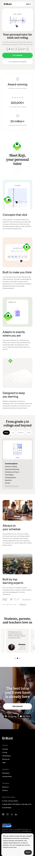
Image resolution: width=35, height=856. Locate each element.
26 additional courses (11, 486)
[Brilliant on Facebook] (3, 814)
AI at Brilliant (6, 808)
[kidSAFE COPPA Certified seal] (7, 825)
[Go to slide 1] (22, 658)
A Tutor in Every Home (10, 801)
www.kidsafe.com (26, 831)
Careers (5, 790)
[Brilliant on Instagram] (7, 814)
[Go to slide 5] (20, 658)
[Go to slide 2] (13, 658)
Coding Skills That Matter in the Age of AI (16, 804)
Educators (5, 773)
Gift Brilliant (6, 756)
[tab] (6, 433)
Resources (6, 759)
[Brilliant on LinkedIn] (16, 814)
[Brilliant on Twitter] (12, 814)
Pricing (4, 752)
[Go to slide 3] (15, 658)
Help (4, 763)
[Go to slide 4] (17, 658)
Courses (5, 749)
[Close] (31, 835)
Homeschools (7, 776)
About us (5, 787)
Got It (28, 852)
